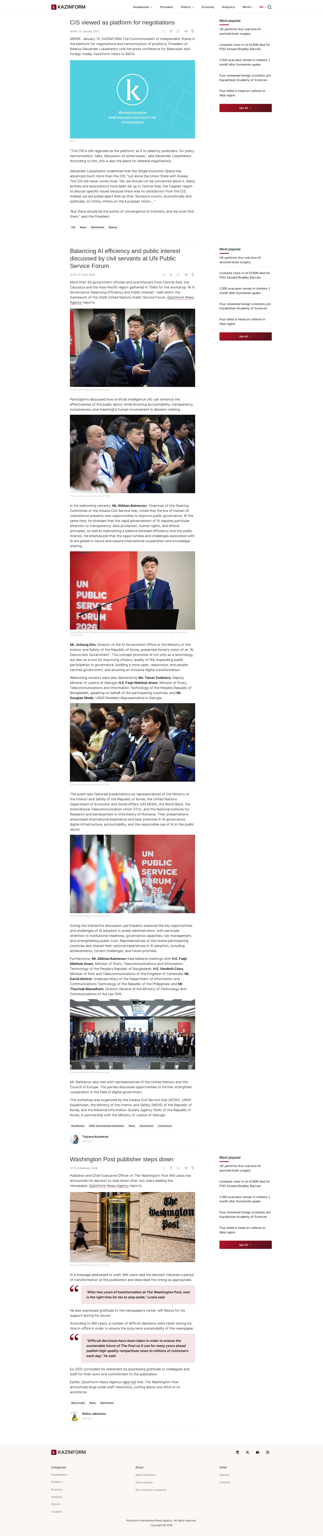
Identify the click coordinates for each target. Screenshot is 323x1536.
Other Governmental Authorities (106, 1125)
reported (129, 1382)
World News (97, 227)
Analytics (228, 7)
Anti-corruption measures (150, 1489)
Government (146, 1125)
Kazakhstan (77, 1125)
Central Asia (165, 1125)
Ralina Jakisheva (94, 1413)
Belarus (113, 227)
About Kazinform (145, 1474)
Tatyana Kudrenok (95, 1136)
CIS (73, 227)
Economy (208, 7)
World (55, 1504)
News (83, 227)
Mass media (78, 1402)
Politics (56, 1482)
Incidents (56, 1511)
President (166, 7)
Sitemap (224, 1474)
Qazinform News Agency (109, 1186)
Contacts (224, 1482)
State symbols (144, 1482)
